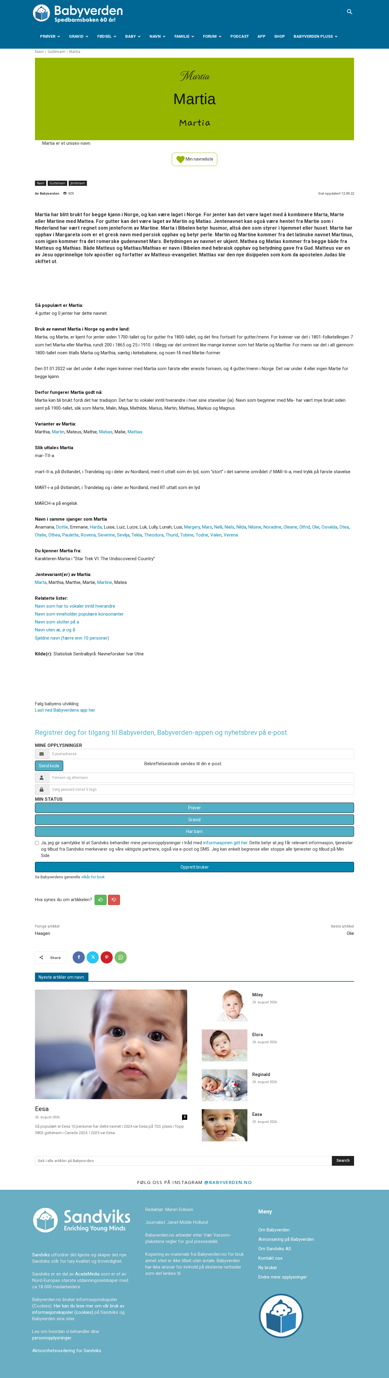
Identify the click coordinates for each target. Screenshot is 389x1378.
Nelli (218, 527)
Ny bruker (267, 1267)
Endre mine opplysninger (282, 1277)
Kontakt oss (270, 1258)
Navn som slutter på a (57, 622)
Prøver (47, 36)
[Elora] (224, 1045)
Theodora (154, 535)
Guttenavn (56, 51)
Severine (106, 535)
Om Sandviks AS (274, 1248)
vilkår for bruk (93, 877)
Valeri (216, 535)
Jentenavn (78, 183)
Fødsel (104, 36)
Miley (257, 994)
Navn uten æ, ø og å (55, 630)
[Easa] (224, 1125)
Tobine (187, 535)
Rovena (88, 535)
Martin (58, 432)
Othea (54, 535)
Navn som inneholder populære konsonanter (79, 614)
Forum (210, 36)
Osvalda (329, 527)
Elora (257, 1034)
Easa (257, 1114)
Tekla (137, 535)
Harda (96, 527)
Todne (202, 535)
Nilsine (254, 527)
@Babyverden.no (228, 1182)
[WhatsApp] (121, 957)
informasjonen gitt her (225, 842)
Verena (231, 535)
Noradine (272, 527)
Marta (40, 582)
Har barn (194, 831)
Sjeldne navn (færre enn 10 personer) (72, 638)
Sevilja (123, 535)
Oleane (290, 527)
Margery (192, 527)
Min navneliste (199, 158)
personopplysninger (51, 1338)
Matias (105, 432)
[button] (349, 12)
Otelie (40, 535)
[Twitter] (93, 957)
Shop (279, 36)
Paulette (70, 535)
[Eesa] (111, 1044)
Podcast (239, 36)
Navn (155, 36)
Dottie (62, 527)
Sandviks (41, 1255)
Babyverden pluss (313, 36)
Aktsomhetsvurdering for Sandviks (66, 1350)
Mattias (135, 432)
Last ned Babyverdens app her (65, 710)
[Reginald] (224, 1085)
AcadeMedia (88, 1274)
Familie (181, 36)
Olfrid (304, 527)
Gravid (76, 36)
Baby (130, 36)
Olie (315, 527)
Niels (229, 527)
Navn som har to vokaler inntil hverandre (75, 606)
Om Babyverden (274, 1230)
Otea (344, 527)
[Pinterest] (107, 957)
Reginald (261, 1074)
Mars (207, 527)
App (261, 36)
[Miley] (224, 1006)
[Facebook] (79, 957)
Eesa (42, 1108)
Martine (104, 582)
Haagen (42, 933)
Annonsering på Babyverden (286, 1239)
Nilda (241, 527)
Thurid (172, 535)
